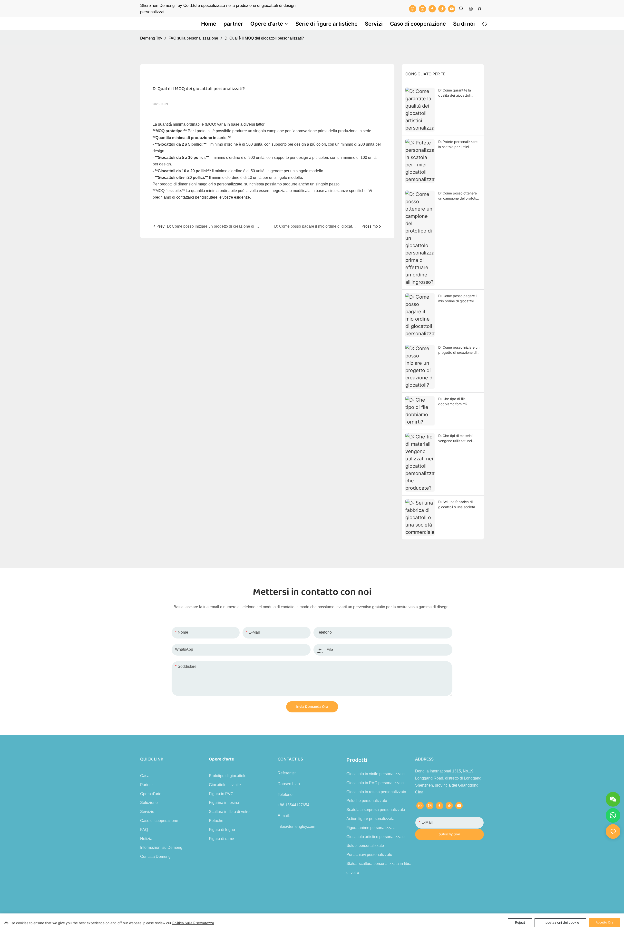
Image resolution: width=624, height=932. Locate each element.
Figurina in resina (224, 802)
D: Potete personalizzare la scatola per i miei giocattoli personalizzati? (458, 144)
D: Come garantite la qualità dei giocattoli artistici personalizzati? (456, 93)
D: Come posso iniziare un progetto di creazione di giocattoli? (458, 350)
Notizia (146, 839)
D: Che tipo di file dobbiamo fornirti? (452, 401)
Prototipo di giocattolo (227, 776)
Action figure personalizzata (370, 819)
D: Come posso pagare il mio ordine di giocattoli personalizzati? (457, 299)
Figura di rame (221, 839)
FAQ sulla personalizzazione (193, 38)
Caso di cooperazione (159, 821)
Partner (146, 785)
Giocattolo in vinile (225, 785)
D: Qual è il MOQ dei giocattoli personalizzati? (264, 38)
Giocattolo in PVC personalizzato (375, 783)
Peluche (216, 821)
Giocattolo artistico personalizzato (375, 837)
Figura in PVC (221, 794)
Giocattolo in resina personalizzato (376, 792)
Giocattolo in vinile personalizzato (375, 774)
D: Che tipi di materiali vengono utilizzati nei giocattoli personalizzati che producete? (457, 438)
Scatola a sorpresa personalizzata (375, 810)
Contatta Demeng (155, 856)
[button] (486, 23)
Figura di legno (222, 830)
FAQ (144, 830)
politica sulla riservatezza (193, 923)
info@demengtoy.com (296, 826)
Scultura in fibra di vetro (229, 812)
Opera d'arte (150, 794)
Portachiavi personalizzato (369, 854)
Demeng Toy (151, 38)
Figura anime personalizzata (371, 828)
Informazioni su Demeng (161, 847)
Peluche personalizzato (366, 801)
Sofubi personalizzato (365, 845)
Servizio (147, 812)
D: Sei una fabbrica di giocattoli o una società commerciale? (456, 504)
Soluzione (149, 802)
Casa (144, 776)
